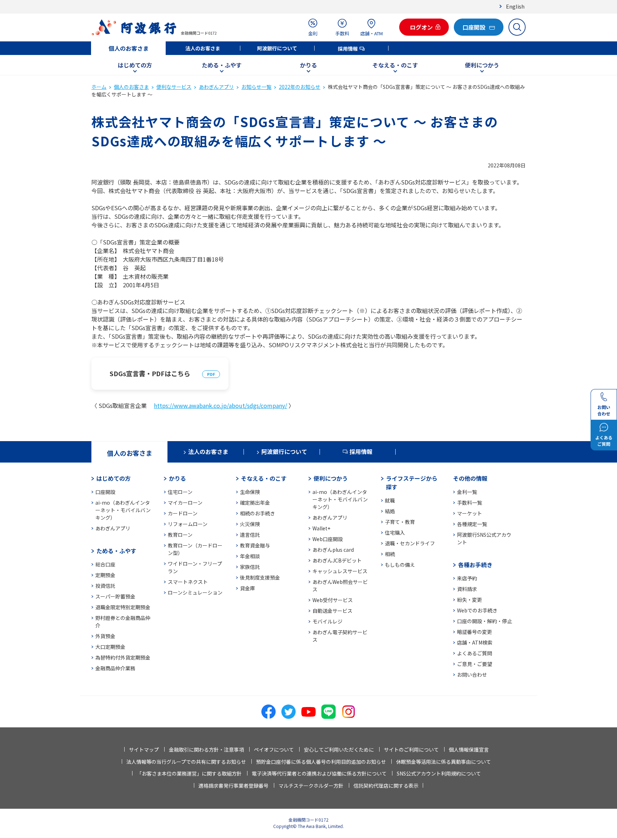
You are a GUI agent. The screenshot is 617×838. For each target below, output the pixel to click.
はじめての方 (135, 65)
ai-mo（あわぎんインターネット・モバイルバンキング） (123, 510)
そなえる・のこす (395, 65)
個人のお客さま (129, 48)
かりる (308, 65)
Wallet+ (321, 528)
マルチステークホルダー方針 (311, 785)
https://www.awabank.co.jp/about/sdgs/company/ (220, 405)
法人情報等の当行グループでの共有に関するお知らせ (186, 761)
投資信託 (105, 585)
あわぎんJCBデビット (337, 560)
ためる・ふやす (222, 65)
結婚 (390, 511)
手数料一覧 (469, 502)
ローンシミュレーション (195, 592)
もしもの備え (400, 564)
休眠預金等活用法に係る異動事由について (443, 761)
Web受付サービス (332, 600)
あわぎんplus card (333, 549)
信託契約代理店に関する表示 (385, 785)
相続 (390, 553)
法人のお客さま (202, 48)
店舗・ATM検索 (474, 642)
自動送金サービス (332, 610)
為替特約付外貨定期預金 (122, 657)
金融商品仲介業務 (115, 668)
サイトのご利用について (411, 749)
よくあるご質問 (474, 653)
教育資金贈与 (255, 545)
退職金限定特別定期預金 (122, 607)
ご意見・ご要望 (474, 663)
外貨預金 (105, 636)
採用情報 (348, 48)
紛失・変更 (469, 599)
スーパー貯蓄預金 (115, 596)
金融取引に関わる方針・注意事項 (206, 749)
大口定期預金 (110, 646)
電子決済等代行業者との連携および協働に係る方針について (319, 773)
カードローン (182, 513)
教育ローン (180, 534)
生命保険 (250, 491)
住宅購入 (395, 532)
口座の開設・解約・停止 (484, 621)
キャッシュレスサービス (339, 571)
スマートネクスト (188, 581)
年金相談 (250, 556)
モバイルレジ (327, 621)
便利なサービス (173, 86)
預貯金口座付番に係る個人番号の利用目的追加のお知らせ (321, 761)
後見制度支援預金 (260, 577)
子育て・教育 (400, 521)
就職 (390, 500)
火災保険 (250, 523)
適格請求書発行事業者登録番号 (234, 785)
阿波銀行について (277, 48)
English (515, 6)
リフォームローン (187, 523)
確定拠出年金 (255, 502)
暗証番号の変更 (474, 631)
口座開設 (105, 491)
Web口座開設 (327, 538)
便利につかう (482, 65)
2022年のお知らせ (299, 86)
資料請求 (467, 588)
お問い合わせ (472, 674)
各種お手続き (475, 564)
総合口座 (105, 564)
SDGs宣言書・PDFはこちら (150, 373)
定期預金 (105, 575)
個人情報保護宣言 (469, 749)
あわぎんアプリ (216, 86)
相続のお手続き (257, 513)
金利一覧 (467, 491)
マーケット (469, 513)
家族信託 (250, 566)
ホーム (98, 86)
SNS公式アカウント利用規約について (439, 773)
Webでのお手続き (477, 610)
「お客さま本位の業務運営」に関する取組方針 (189, 773)
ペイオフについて (274, 749)
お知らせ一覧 (256, 86)
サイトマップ (144, 749)
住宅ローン (180, 491)
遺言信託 (250, 534)
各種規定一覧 (472, 523)
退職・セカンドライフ (410, 543)
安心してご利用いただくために (339, 749)
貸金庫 (247, 588)
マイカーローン (185, 502)
